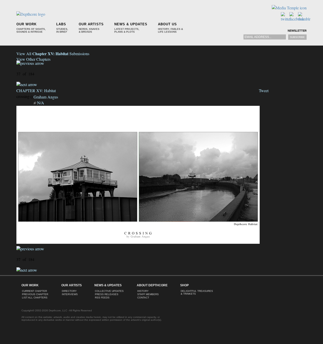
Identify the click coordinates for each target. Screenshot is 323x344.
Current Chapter (34, 291)
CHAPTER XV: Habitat (36, 90)
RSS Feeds (102, 297)
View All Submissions (52, 53)
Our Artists (91, 24)
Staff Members (148, 294)
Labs (61, 24)
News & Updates (130, 24)
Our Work (26, 24)
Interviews (70, 294)
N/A (40, 102)
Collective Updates (109, 291)
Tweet (263, 90)
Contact (143, 297)
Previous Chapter (35, 294)
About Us (167, 24)
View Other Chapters (33, 59)
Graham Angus (46, 96)
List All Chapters (34, 297)
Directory (69, 291)
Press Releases (106, 294)
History (143, 291)
